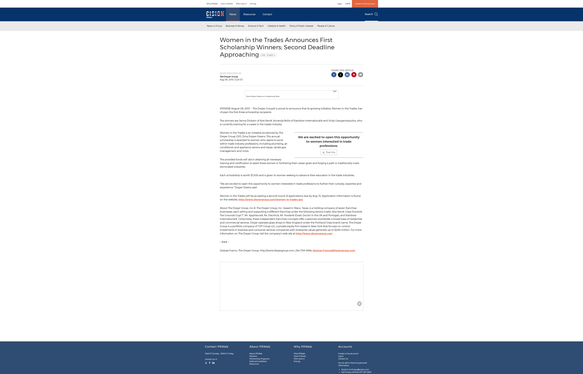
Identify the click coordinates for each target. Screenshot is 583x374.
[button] (291, 92)
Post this (330, 155)
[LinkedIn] (213, 362)
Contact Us (210, 359)
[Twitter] (206, 362)
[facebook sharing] (333, 75)
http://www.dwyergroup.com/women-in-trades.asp (270, 202)
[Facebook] (209, 362)
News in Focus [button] (214, 26)
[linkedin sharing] (347, 75)
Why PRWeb (212, 4)
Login (339, 4)
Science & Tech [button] (256, 26)
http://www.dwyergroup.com (314, 236)
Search (369, 14)
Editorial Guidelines (258, 361)
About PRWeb (255, 353)
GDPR (347, 4)
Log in (341, 356)
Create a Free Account (365, 4)
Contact (267, 14)
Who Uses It (241, 4)
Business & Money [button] (235, 26)
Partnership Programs (259, 359)
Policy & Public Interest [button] (301, 26)
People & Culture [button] (326, 26)
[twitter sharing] (340, 75)
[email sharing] (360, 75)
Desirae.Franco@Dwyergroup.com (334, 253)
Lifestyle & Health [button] (277, 26)
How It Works (227, 4)
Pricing (253, 4)
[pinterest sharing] (353, 75)
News (233, 14)
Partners (253, 356)
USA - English (267, 55)
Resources (249, 14)
